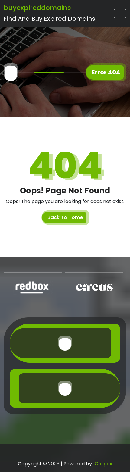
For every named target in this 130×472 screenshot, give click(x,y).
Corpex (103, 463)
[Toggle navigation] (120, 13)
